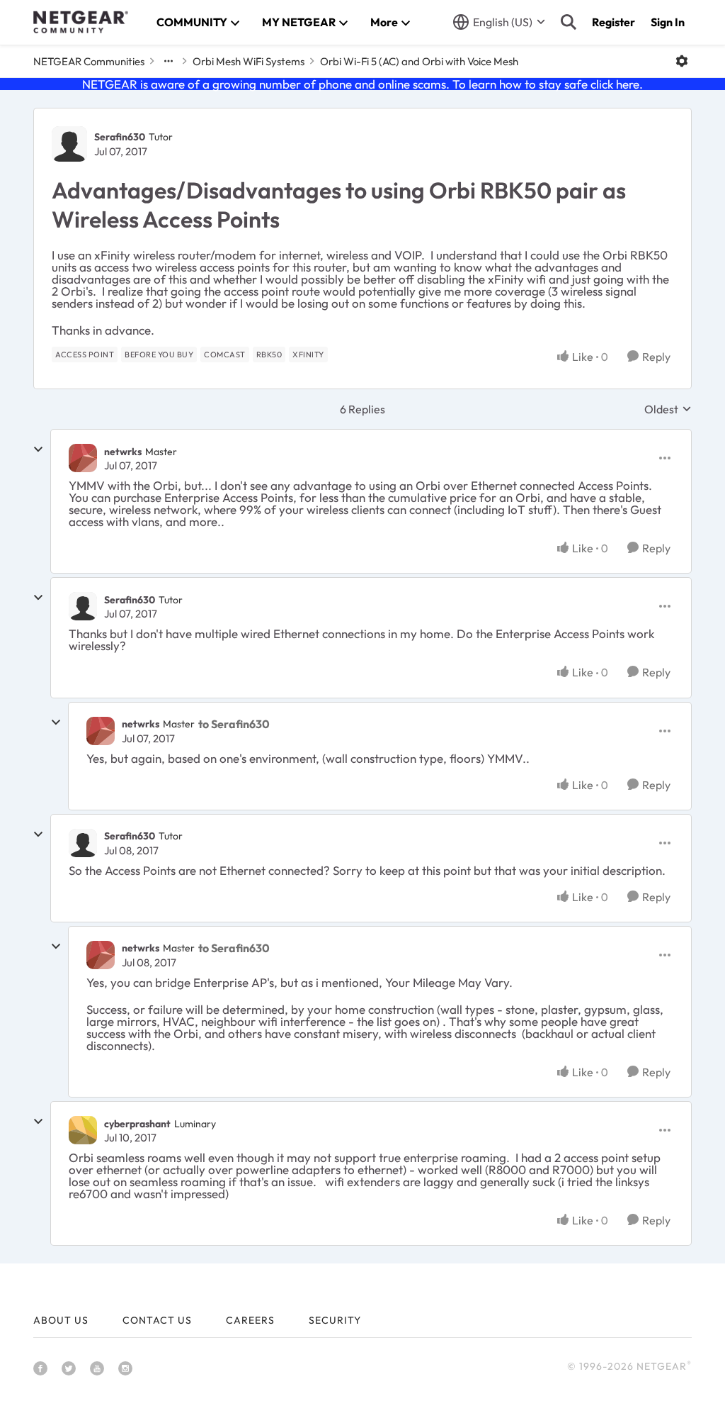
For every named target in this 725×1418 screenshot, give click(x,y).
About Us (61, 1320)
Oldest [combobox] (668, 409)
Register (613, 22)
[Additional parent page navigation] (168, 61)
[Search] (568, 21)
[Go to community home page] (80, 22)
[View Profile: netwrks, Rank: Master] (83, 458)
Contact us (157, 1320)
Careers (250, 1320)
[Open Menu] (682, 61)
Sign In (668, 22)
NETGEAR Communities (88, 61)
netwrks (123, 452)
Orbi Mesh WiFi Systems (248, 61)
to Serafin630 (234, 724)
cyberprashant (137, 1124)
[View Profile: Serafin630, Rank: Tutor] (69, 144)
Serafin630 (119, 137)
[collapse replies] (38, 449)
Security (335, 1320)
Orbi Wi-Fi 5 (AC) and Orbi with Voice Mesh (419, 61)
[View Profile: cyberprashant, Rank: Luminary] (83, 1130)
